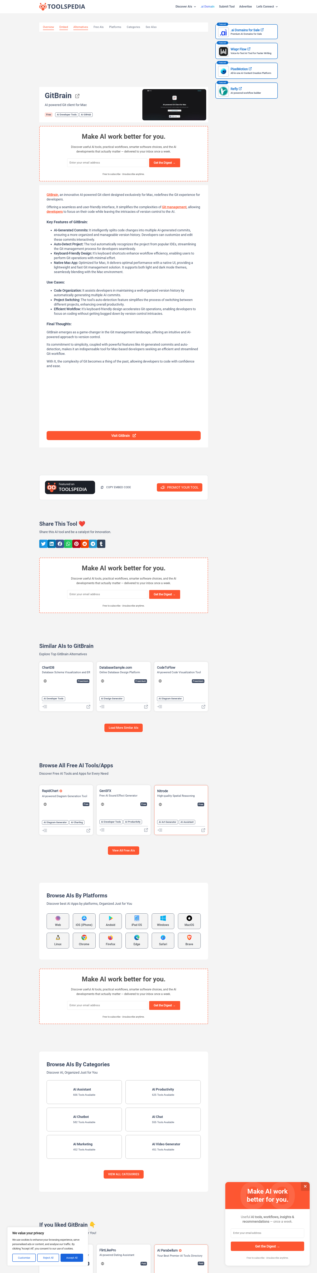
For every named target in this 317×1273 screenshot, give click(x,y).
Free (48, 114)
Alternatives (80, 27)
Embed (63, 27)
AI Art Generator (167, 822)
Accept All (71, 1257)
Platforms (115, 27)
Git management (174, 207)
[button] (116, 487)
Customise (24, 1257)
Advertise (245, 6)
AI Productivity (132, 821)
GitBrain (52, 195)
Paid (143, 1263)
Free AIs (99, 27)
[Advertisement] (123, 59)
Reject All (48, 1257)
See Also (151, 27)
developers (55, 212)
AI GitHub (86, 114)
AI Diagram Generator (170, 698)
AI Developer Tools (67, 114)
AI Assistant (187, 822)
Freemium (83, 681)
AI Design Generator (112, 698)
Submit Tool (227, 6)
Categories (133, 27)
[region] (47, 1246)
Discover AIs (184, 6)
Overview (48, 27)
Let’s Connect (265, 6)
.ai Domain (207, 6)
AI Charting (77, 822)
